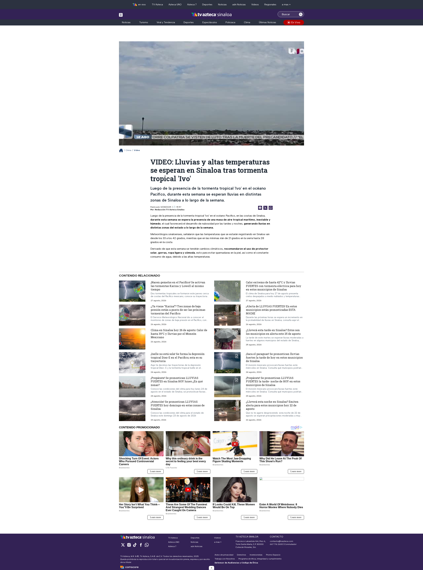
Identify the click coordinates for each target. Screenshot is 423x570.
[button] (211, 568)
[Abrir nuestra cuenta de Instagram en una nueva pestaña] (129, 545)
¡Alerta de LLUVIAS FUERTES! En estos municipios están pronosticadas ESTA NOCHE (271, 310)
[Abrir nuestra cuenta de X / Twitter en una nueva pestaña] (123, 545)
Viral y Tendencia (166, 22)
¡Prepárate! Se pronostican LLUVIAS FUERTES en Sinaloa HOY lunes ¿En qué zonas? (177, 381)
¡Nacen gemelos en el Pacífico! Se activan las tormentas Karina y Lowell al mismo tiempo (178, 286)
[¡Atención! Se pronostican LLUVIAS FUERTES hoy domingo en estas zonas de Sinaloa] (132, 410)
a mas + (286, 4)
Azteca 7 (192, 4)
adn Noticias (239, 4)
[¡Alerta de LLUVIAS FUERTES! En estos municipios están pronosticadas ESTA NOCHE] (227, 315)
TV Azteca (157, 4)
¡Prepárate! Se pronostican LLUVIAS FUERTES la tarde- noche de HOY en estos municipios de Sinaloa (273, 381)
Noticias (222, 4)
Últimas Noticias (267, 22)
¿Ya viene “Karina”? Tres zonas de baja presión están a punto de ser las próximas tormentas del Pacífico (178, 310)
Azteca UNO (175, 4)
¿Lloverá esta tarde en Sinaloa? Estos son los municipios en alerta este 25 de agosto (273, 331)
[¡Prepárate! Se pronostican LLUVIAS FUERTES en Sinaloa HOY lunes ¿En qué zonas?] (132, 386)
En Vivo (295, 22)
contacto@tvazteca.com (281, 541)
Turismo (143, 22)
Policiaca (230, 22)
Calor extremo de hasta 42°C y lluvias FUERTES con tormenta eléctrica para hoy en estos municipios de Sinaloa (273, 286)
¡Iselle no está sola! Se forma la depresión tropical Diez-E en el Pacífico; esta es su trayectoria (178, 357)
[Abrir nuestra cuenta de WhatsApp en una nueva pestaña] (147, 545)
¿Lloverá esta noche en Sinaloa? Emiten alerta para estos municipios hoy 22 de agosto (272, 405)
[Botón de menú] (121, 15)
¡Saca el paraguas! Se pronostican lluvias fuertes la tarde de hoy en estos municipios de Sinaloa (274, 357)
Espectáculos (209, 22)
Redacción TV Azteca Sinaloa (169, 209)
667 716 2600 (276, 544)
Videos (255, 4)
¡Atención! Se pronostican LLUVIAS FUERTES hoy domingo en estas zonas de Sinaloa (178, 405)
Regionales (270, 4)
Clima (247, 22)
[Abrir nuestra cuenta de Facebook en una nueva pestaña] (141, 545)
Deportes (207, 4)
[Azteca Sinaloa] (211, 14)
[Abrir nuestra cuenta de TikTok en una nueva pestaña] (135, 545)
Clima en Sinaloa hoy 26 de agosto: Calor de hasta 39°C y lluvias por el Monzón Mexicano (179, 333)
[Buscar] (301, 14)
